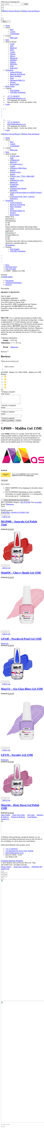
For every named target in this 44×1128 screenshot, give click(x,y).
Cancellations (32, 817)
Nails (12, 78)
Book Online (14, 84)
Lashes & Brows (16, 72)
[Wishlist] (1, 15)
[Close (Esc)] (2, 873)
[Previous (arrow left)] (2, 876)
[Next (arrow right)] (5, 876)
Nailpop (13, 62)
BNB (12, 50)
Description (9, 281)
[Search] (1, 13)
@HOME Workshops (17, 92)
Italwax (12, 56)
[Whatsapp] (5, 108)
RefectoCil (14, 68)
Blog (11, 30)
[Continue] (2, 423)
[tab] (24, 281)
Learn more (29, 475)
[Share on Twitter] (3, 508)
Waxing (12, 82)
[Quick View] (3, 514)
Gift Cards (31, 815)
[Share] (4, 1124)
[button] (5, 517)
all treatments (10, 245)
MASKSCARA (11, 267)
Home (7, 26)
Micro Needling (15, 76)
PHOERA (13, 64)
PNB (12, 66)
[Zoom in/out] (5, 873)
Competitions (14, 34)
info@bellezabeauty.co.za (16, 98)
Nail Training (14, 90)
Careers (12, 32)
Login (7, 104)
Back (4, 21)
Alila (11, 46)
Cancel (18, 420)
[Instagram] (3, 108)
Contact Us (5, 819)
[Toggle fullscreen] (6, 1124)
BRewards (13, 38)
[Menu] (2, 9)
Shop (7, 40)
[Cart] (1, 17)
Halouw (13, 54)
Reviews (8, 285)
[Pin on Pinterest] (4, 508)
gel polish (38, 502)
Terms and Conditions (22, 867)
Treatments (9, 70)
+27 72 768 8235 (13, 96)
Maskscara (13, 58)
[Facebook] (1, 108)
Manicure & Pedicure (17, 74)
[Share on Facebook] (1, 508)
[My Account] (1, 112)
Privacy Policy (6, 867)
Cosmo (12, 52)
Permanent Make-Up (17, 80)
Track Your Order (18, 815)
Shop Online (5, 815)
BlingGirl (13, 48)
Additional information (13, 283)
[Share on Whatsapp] (5, 508)
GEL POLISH (10, 269)
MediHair (13, 60)
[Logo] (20, 11)
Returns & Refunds (18, 817)
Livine (12, 44)
